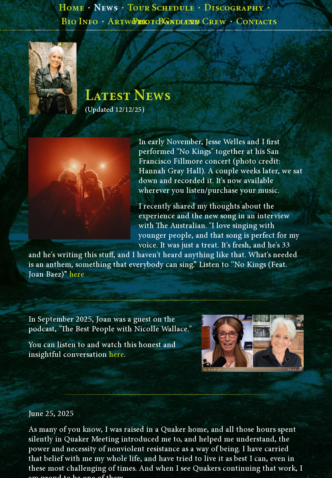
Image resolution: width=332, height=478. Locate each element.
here (76, 275)
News (106, 7)
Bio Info (79, 21)
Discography (234, 7)
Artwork (128, 21)
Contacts (256, 21)
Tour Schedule (161, 7)
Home (71, 7)
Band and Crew (192, 21)
